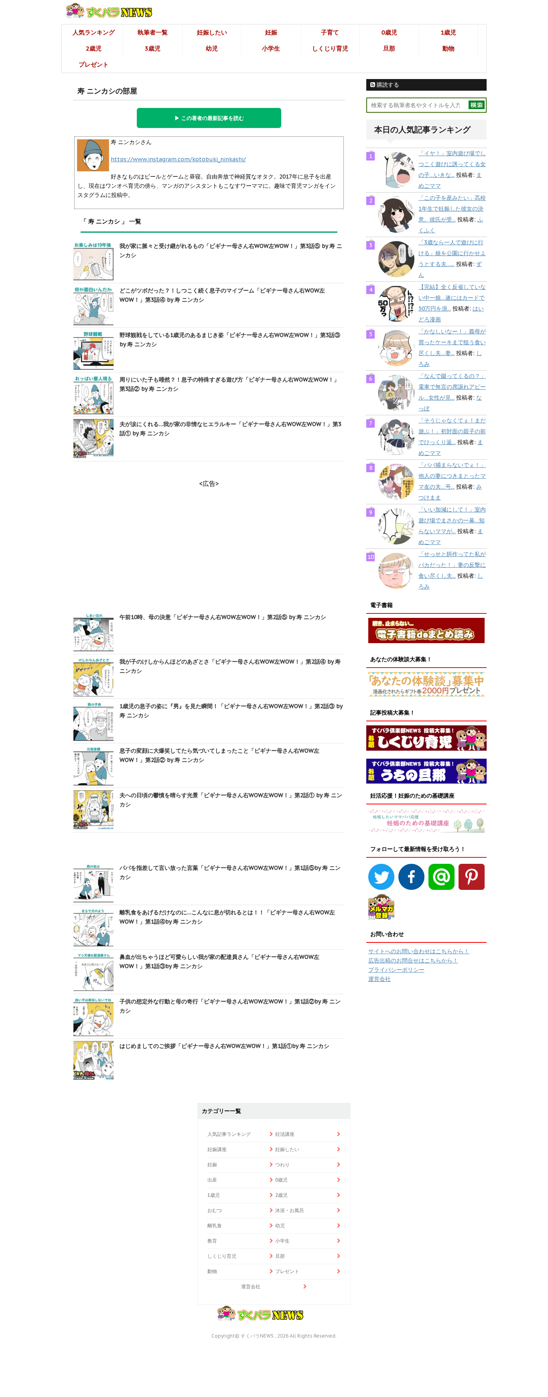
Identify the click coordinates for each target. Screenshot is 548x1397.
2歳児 (93, 48)
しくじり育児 (330, 48)
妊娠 (271, 32)
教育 (212, 1241)
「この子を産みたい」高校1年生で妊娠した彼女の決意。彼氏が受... (452, 208)
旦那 (389, 48)
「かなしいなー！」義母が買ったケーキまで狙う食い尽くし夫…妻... (452, 342)
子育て (330, 32)
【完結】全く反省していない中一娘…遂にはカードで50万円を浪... (452, 297)
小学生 (271, 48)
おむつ (214, 1210)
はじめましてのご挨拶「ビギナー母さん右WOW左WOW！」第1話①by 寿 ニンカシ (224, 1046)
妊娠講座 (217, 1149)
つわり (282, 1164)
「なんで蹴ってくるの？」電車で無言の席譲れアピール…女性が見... (452, 386)
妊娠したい (212, 32)
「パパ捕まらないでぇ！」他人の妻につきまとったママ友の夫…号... (452, 475)
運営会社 (379, 979)
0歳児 (389, 32)
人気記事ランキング (229, 1134)
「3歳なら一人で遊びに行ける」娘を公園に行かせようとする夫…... (452, 253)
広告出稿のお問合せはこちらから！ (413, 960)
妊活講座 (284, 1134)
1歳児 (448, 32)
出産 (212, 1180)
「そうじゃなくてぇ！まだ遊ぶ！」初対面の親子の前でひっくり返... (452, 431)
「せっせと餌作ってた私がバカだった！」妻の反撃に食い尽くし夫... (452, 564)
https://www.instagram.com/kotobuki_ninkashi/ (178, 159)
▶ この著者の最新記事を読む (209, 118)
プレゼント (94, 64)
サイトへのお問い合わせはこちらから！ (418, 951)
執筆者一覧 (153, 32)
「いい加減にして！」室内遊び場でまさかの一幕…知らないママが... (452, 520)
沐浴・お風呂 (289, 1210)
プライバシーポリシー (396, 969)
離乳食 (214, 1225)
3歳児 (152, 48)
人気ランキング (94, 32)
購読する (387, 84)
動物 (448, 48)
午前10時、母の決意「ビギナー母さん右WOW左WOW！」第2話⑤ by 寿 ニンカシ (223, 617)
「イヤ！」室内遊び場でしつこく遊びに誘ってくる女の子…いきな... (452, 164)
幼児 (212, 48)
